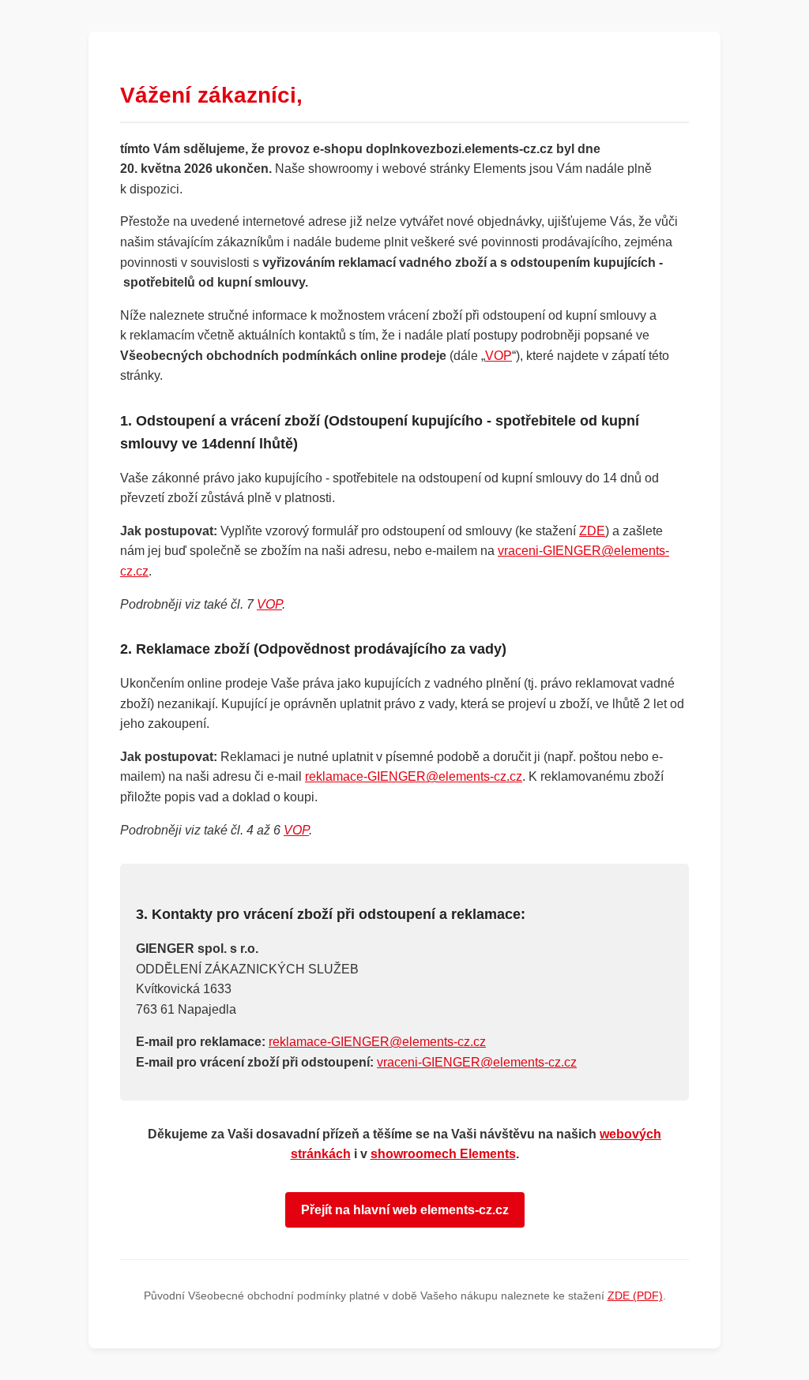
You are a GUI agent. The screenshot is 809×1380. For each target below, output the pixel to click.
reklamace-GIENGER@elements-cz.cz (413, 776)
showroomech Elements (443, 1154)
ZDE (592, 531)
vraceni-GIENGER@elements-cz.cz (477, 1062)
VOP (498, 355)
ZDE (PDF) (635, 1295)
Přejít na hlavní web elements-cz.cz (405, 1210)
